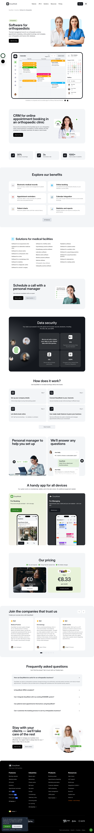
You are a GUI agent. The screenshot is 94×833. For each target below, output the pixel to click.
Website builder (13, 779)
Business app (54, 510)
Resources (53, 4)
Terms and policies (64, 830)
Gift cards (11, 782)
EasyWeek (11, 10)
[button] (79, 611)
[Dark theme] (3, 61)
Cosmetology (32, 794)
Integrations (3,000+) (73, 785)
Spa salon (31, 788)
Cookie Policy (12, 829)
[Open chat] (91, 830)
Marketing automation (54, 782)
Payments (12, 794)
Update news (71, 794)
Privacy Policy (19, 829)
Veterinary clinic (33, 797)
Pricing (60, 4)
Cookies (78, 830)
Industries (16, 10)
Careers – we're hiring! (74, 800)
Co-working (32, 803)
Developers (71, 788)
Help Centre (71, 776)
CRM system (51, 794)
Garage (30, 791)
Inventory (11, 785)
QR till (11, 791)
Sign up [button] (80, 3)
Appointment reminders (15, 788)
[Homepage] (11, 3)
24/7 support (71, 779)
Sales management (53, 791)
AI (40, 4)
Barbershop (32, 779)
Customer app (15, 510)
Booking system (52, 776)
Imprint (72, 830)
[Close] (26, 819)
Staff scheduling (52, 788)
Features (34, 4)
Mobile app (71, 782)
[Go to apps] (65, 100)
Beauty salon (32, 776)
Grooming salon (33, 800)
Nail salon (31, 785)
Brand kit (70, 791)
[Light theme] (3, 55)
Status (83, 830)
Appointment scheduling (54, 779)
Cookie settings (6, 829)
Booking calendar (13, 776)
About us (70, 797)
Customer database (53, 785)
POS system (13, 797)
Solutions (46, 4)
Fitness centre (32, 782)
